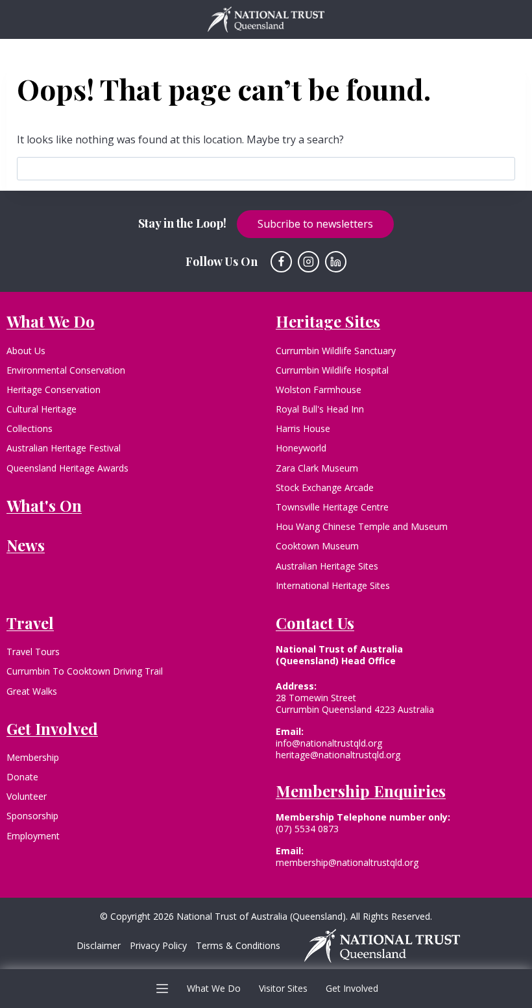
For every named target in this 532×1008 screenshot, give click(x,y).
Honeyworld (301, 448)
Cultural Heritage (41, 409)
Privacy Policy (158, 946)
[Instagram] (309, 262)
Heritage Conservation (53, 389)
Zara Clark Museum (317, 468)
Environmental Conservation (65, 370)
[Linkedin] (336, 262)
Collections (29, 428)
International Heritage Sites (333, 585)
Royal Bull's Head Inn (320, 409)
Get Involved (352, 988)
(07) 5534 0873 (307, 828)
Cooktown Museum (317, 546)
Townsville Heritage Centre (332, 507)
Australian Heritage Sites (327, 566)
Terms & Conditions (238, 946)
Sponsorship (32, 816)
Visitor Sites (283, 988)
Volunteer (26, 796)
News (25, 544)
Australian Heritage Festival (63, 448)
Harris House (303, 428)
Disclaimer (99, 946)
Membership (32, 757)
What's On (44, 505)
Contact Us (315, 622)
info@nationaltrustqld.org (329, 743)
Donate (22, 777)
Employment (33, 836)
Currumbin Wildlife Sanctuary (336, 350)
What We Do (214, 988)
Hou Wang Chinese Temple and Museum (362, 526)
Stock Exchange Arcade (325, 487)
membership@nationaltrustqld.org (347, 862)
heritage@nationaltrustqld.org (338, 755)
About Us (25, 350)
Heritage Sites (328, 321)
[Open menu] (162, 988)
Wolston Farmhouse (318, 389)
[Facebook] (282, 262)
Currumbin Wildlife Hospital (332, 370)
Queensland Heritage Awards (67, 468)
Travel (30, 622)
